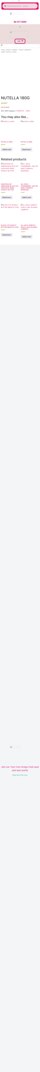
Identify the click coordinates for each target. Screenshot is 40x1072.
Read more (26, 149)
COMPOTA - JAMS (23, 111)
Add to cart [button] (7, 149)
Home (3, 50)
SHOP (8, 50)
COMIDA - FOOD (17, 50)
